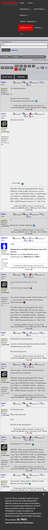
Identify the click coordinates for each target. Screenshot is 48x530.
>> (24, 69)
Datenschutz (18, 523)
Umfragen (15, 57)
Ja (18, 519)
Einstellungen (28, 523)
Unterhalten (25, 27)
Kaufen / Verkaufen (27, 21)
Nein (24, 519)
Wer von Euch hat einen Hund (33, 57)
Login (30, 3)
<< (21, 66)
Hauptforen (38, 9)
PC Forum (4, 57)
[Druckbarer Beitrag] (37, 67)
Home (22, 3)
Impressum (9, 523)
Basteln (23, 15)
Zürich (4, 116)
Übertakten (24, 9)
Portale (38, 27)
